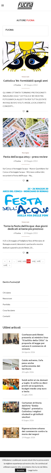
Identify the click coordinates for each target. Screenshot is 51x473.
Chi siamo (7, 292)
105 (33, 261)
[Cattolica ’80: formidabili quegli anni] (25, 57)
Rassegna (25, 153)
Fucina (10, 30)
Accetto (20, 470)
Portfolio (6, 304)
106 (38, 261)
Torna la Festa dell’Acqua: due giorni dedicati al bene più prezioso (25, 227)
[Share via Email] (27, 111)
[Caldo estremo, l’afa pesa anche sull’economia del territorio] (11, 364)
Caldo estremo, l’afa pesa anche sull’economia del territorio (32, 364)
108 (5, 265)
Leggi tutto (33, 470)
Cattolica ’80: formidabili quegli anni (25, 80)
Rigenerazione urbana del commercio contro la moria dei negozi (34, 431)
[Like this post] (24, 111)
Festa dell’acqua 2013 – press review (25, 156)
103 (24, 261)
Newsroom (25, 77)
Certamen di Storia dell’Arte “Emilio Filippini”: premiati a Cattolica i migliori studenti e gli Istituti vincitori (32, 410)
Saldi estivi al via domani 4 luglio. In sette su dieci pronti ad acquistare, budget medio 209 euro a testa (35, 386)
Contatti (6, 316)
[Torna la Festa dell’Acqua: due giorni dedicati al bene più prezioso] (25, 202)
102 (19, 261)
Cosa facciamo (9, 310)
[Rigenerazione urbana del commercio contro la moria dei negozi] (11, 432)
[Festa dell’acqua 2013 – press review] (25, 133)
